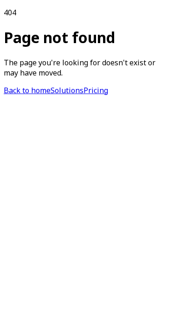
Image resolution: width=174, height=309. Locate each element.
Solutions (67, 90)
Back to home (27, 90)
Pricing (96, 90)
